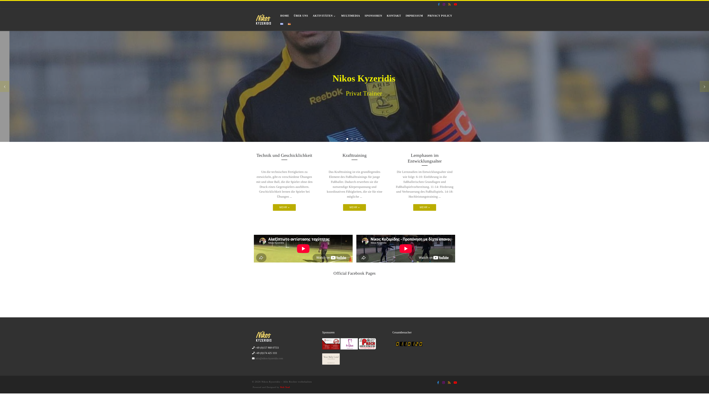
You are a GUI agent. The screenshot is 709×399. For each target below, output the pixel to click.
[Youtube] (455, 4)
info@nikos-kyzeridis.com (269, 358)
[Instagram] (444, 4)
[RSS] (449, 4)
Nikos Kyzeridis (270, 381)
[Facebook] (439, 4)
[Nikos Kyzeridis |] (263, 19)
